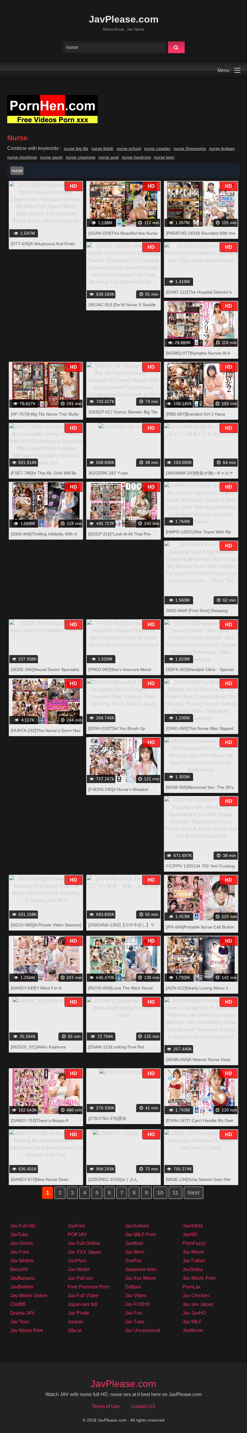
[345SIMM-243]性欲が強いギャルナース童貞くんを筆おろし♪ (199, 476)
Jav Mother (22, 1260)
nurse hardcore (136, 157)
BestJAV (19, 1269)
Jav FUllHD (137, 1304)
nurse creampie (80, 157)
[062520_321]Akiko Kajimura (38, 1046)
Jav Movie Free (26, 1330)
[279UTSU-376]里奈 (107, 1118)
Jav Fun (133, 1313)
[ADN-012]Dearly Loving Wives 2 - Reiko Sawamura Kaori (198, 991)
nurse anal (108, 157)
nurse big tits (76, 148)
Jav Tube (135, 1321)
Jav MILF (192, 1321)
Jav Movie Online (28, 1295)
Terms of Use (106, 1406)
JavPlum (77, 1260)
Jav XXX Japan (84, 1252)
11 (175, 1193)
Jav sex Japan (198, 1304)
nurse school (129, 148)
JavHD (190, 1234)
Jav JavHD (194, 1313)
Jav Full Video (83, 1295)
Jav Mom (134, 1252)
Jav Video (135, 1295)
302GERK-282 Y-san (108, 473)
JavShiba (193, 1269)
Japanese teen (141, 1269)
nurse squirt (51, 157)
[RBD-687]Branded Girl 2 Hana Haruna (195, 417)
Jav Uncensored (142, 1330)
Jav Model (79, 1269)
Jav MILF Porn (140, 1234)
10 (160, 1193)
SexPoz (133, 1260)
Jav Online (21, 1243)
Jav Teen (20, 1321)
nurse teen (164, 157)
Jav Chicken (196, 1295)
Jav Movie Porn (199, 1278)
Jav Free (19, 1252)
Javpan (75, 1321)
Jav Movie (193, 1252)
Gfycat (74, 1330)
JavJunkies (137, 1225)
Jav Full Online (84, 1243)
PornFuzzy (194, 1243)
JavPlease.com (123, 19)
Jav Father (194, 1260)
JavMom (134, 1243)
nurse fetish (102, 148)
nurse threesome (190, 148)
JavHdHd (193, 1225)
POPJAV (77, 1234)
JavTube (19, 1234)
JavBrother (21, 1286)
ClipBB (18, 1304)
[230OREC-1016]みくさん (113, 1179)
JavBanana (22, 1278)
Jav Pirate (78, 1313)
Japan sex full (82, 1304)
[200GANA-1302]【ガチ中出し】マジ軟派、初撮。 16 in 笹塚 (121, 928)
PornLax (192, 1286)
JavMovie (193, 1330)
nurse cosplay (157, 148)
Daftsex (133, 1286)
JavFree (76, 1225)
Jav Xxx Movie (140, 1278)
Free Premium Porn (89, 1286)
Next (193, 1193)
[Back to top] (227, 1415)
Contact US (143, 1406)
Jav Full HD (23, 1225)
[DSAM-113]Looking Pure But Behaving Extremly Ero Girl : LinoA (121, 1050)
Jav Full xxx (80, 1278)
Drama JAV (22, 1313)
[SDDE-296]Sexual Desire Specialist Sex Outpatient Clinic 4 (45, 672)
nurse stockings (22, 157)
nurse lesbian (222, 148)
